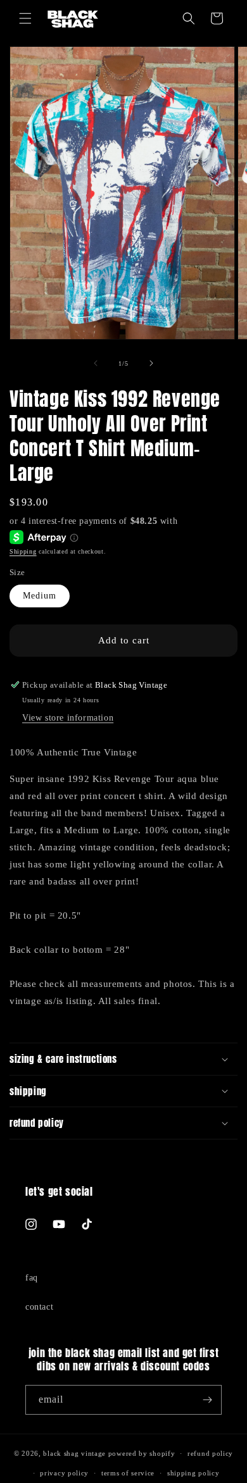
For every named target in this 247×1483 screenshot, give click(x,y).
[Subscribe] (207, 1400)
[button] (25, 18)
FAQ (31, 1277)
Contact (39, 1307)
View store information (67, 718)
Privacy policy (64, 1473)
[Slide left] (96, 363)
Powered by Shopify (141, 1453)
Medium (39, 595)
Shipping (23, 551)
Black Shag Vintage (74, 1453)
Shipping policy (193, 1473)
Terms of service (128, 1473)
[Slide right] (151, 363)
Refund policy (210, 1453)
